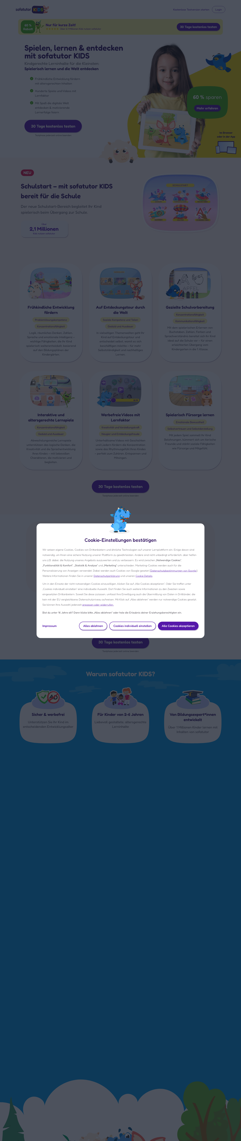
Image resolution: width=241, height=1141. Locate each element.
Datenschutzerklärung (107, 575)
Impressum (49, 626)
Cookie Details (144, 575)
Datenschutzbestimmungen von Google (174, 570)
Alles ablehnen (93, 626)
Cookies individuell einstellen (132, 626)
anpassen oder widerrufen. (98, 604)
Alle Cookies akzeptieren (178, 626)
